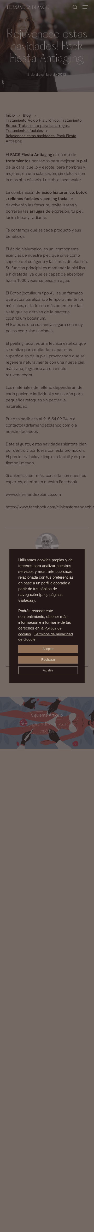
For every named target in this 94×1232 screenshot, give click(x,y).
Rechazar (48, 659)
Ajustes (48, 670)
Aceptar (48, 649)
